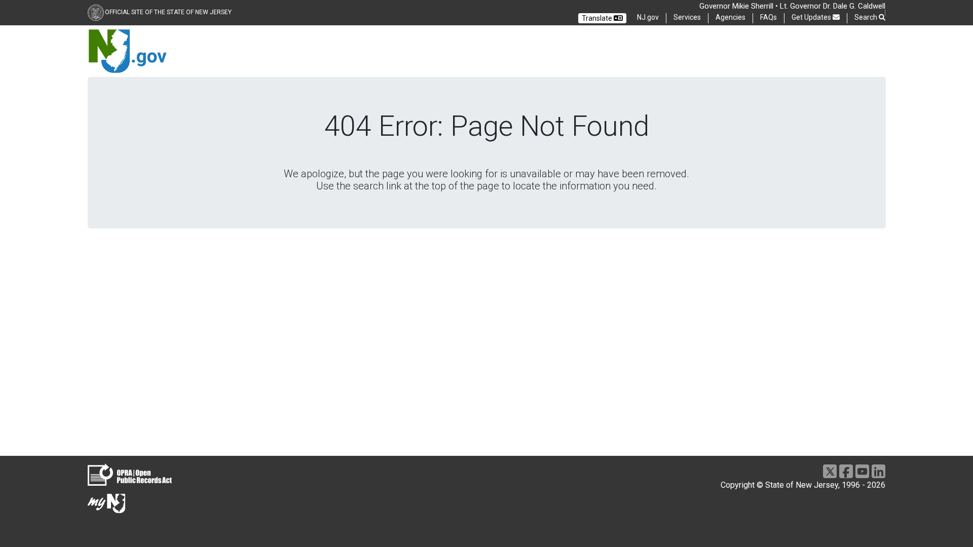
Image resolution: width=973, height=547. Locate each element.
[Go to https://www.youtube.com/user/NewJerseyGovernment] (862, 471)
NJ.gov (648, 17)
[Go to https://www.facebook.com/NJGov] (846, 471)
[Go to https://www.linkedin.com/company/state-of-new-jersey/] (878, 471)
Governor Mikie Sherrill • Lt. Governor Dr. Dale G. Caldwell (792, 6)
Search (866, 17)
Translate (598, 18)
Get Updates (812, 17)
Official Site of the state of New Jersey (168, 12)
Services (687, 17)
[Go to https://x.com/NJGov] (830, 471)
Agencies (730, 17)
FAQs (768, 17)
